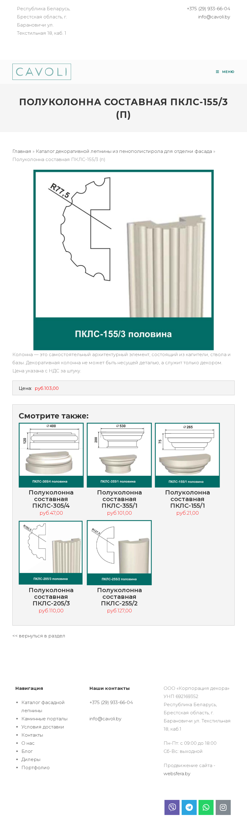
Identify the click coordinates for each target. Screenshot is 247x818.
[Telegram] (189, 807)
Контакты (32, 735)
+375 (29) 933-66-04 (208, 8)
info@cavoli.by (214, 17)
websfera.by (177, 773)
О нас (28, 743)
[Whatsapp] (206, 807)
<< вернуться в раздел (38, 636)
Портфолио (35, 767)
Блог (27, 751)
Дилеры (30, 759)
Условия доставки (42, 727)
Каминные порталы (44, 719)
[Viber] (172, 807)
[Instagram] (223, 807)
